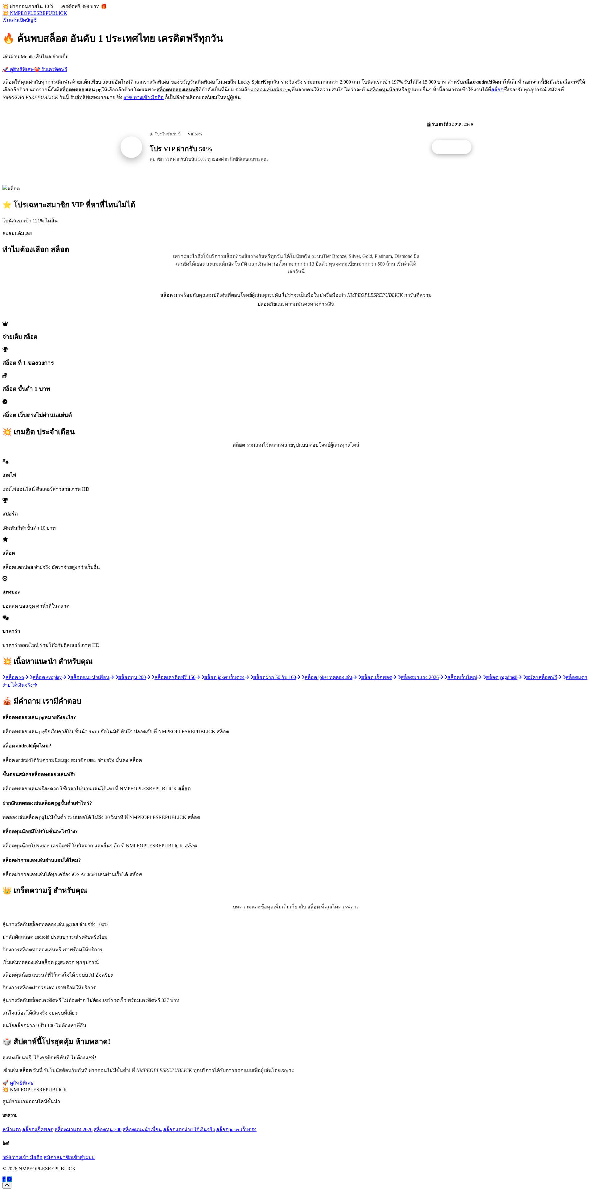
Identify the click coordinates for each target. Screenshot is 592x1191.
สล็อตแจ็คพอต (37, 1129)
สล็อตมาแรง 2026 (73, 1129)
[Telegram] (9, 1179)
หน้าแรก (11, 1129)
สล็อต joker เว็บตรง (236, 1129)
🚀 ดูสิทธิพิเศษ (18, 69)
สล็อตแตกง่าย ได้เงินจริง (189, 1129)
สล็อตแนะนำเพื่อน (142, 1129)
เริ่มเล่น (10, 20)
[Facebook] (4, 1179)
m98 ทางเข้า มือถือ (144, 97)
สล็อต (497, 89)
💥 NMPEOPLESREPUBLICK (34, 13)
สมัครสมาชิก (58, 1157)
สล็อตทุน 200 (107, 1129)
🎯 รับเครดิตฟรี (50, 69)
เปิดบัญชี (27, 20)
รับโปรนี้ (455, 147)
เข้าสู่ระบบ (83, 1157)
